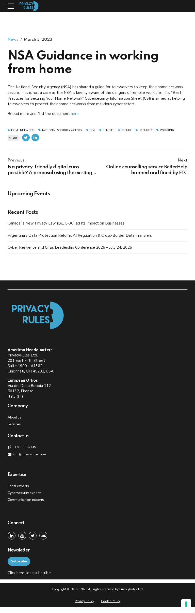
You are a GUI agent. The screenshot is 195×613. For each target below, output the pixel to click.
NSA (92, 130)
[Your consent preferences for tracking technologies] (186, 604)
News (13, 40)
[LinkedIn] (11, 536)
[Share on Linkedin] (35, 137)
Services (14, 424)
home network (23, 130)
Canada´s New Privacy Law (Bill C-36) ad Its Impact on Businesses (66, 223)
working (167, 130)
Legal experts (18, 486)
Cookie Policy (110, 601)
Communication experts (26, 499)
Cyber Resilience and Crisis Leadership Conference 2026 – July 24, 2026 (70, 247)
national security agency (62, 130)
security (145, 130)
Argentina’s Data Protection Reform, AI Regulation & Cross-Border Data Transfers (80, 235)
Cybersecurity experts (25, 492)
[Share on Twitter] (26, 137)
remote (108, 130)
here (75, 113)
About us (14, 417)
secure (126, 130)
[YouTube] (22, 536)
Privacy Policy (84, 601)
